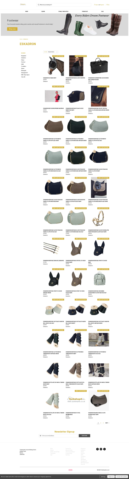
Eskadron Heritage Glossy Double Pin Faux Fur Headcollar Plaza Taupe (98, 231)
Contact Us (68, 448)
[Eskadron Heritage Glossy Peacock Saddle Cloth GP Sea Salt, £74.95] (54, 218)
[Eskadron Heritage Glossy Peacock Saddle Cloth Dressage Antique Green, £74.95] (76, 157)
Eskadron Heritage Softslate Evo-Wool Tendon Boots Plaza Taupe (75, 383)
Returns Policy (69, 450)
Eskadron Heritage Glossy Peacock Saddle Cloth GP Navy (98, 170)
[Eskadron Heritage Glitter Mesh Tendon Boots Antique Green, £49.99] (54, 339)
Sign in (97, 4)
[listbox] (53, 52)
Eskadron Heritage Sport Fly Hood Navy (97, 261)
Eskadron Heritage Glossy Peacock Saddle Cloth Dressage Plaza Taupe (98, 200)
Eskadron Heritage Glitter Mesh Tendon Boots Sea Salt (97, 352)
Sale (102, 11)
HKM (22, 64)
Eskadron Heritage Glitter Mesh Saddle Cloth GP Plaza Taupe (52, 139)
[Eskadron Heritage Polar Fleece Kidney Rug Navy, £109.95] (76, 96)
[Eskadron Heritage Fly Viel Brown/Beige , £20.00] (76, 400)
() (108, 4)
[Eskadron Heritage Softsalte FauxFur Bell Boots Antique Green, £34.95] (99, 309)
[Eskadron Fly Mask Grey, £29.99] (54, 65)
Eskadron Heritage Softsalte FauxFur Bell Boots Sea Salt (53, 322)
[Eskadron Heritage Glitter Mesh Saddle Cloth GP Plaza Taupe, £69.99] (54, 126)
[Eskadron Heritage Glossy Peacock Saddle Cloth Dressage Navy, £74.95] (54, 187)
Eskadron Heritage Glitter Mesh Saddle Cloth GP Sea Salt (97, 139)
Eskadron (23, 58)
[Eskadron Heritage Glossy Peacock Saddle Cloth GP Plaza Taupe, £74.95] (76, 187)
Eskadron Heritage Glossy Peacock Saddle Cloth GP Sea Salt (52, 231)
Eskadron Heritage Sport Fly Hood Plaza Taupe (75, 291)
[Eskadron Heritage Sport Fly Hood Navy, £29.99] (99, 248)
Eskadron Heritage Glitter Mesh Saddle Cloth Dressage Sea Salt (52, 170)
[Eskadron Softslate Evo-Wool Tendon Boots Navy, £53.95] (54, 370)
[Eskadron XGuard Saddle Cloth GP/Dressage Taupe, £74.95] (99, 400)
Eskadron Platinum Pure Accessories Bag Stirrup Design (98, 78)
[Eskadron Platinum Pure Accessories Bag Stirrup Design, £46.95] (99, 65)
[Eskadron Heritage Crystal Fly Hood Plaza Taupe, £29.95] (76, 248)
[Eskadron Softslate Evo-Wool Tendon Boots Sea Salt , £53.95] (54, 400)
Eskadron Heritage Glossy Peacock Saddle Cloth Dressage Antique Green (76, 170)
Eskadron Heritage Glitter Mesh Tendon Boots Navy (74, 352)
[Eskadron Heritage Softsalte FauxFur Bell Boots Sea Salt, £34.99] (54, 309)
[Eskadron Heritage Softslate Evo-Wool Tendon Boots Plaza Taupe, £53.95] (76, 370)
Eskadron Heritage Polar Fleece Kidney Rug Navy (74, 109)
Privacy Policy (69, 453)
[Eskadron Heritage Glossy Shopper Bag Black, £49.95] (76, 65)
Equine (43, 11)
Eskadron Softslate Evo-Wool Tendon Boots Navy (53, 383)
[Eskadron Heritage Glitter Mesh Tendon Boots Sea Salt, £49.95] (99, 339)
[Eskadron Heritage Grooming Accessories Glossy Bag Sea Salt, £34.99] (99, 278)
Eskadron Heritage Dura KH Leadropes (53, 260)
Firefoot (23, 62)
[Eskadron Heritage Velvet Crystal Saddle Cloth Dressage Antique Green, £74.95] (99, 96)
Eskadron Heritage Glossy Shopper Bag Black (75, 78)
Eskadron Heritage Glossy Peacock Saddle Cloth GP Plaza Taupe (75, 200)
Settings (103, 476)
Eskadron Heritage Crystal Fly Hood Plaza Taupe (76, 261)
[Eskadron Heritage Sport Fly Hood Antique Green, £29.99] (54, 278)
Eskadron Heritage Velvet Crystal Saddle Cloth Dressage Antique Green (98, 109)
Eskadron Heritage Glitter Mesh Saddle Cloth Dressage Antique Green (76, 139)
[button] (12, 29)
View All (23, 77)
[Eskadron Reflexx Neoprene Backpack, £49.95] (54, 96)
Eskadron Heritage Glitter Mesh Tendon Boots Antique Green (52, 352)
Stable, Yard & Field (63, 11)
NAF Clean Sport (25, 74)
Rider (26, 11)
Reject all (111, 476)
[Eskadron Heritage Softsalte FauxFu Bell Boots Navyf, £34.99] (76, 309)
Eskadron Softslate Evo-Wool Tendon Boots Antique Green (98, 383)
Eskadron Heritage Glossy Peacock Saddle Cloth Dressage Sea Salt (75, 231)
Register (102, 4)
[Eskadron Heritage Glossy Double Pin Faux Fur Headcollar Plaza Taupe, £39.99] (99, 218)
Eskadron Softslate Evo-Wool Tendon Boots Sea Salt (53, 413)
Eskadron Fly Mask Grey (49, 78)
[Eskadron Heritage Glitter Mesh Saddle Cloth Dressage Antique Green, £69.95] (76, 126)
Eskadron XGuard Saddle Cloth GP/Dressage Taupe (96, 413)
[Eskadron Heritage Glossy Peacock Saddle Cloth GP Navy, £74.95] (99, 157)
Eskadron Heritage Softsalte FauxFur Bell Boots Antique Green (98, 322)
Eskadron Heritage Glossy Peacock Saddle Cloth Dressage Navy (52, 200)
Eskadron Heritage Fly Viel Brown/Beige (73, 413)
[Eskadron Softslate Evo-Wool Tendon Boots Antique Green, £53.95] (99, 370)
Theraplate (85, 11)
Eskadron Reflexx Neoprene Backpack (53, 108)
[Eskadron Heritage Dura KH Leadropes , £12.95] (54, 248)
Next (106, 423)
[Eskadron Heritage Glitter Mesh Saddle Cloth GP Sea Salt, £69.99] (99, 126)
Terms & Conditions (70, 451)
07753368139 (24, 457)
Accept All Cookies (122, 476)
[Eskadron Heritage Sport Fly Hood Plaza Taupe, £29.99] (76, 278)
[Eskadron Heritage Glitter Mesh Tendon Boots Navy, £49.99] (76, 339)
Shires (22, 68)
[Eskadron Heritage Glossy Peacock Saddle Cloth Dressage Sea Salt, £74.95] (76, 218)
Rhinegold (23, 70)
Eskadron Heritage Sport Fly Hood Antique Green (52, 291)
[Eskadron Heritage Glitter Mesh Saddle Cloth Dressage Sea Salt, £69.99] (54, 157)
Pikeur (22, 60)
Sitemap (68, 454)
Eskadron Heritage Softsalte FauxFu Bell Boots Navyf (76, 322)
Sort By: (45, 51)
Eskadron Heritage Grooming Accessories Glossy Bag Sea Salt (97, 291)
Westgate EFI (24, 72)
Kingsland (23, 55)
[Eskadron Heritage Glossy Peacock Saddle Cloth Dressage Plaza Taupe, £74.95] (99, 187)
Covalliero (23, 66)
